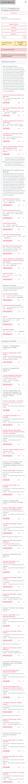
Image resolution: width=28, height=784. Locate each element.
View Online (6, 102)
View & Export (13, 13)
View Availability (7, 205)
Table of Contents (13, 24)
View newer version (20, 43)
